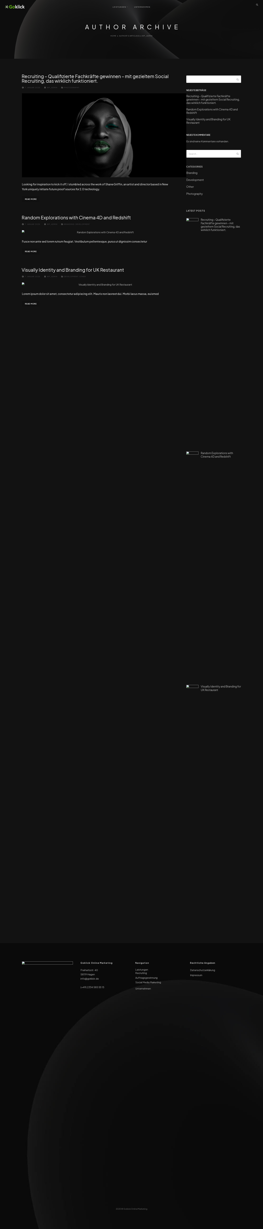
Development (82, 224)
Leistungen (141, 969)
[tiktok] (132, 1202)
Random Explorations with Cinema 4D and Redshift (76, 217)
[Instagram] (125, 1202)
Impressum (196, 975)
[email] (138, 1202)
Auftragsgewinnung (146, 977)
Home (113, 36)
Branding (69, 224)
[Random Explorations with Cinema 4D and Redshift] (104, 232)
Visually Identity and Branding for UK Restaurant (73, 270)
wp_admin (52, 87)
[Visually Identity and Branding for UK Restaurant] (104, 285)
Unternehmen (143, 988)
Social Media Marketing (148, 982)
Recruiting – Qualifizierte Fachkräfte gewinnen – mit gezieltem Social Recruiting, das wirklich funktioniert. (95, 78)
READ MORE (31, 199)
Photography (71, 87)
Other (82, 276)
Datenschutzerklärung (202, 970)
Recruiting (141, 973)
